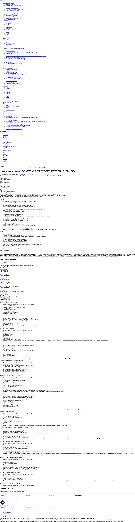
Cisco (7, 25)
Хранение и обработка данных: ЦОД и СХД (16, 9)
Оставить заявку (5, 250)
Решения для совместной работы (13, 18)
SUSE (4, 160)
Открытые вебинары (8, 37)
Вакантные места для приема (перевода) (15, 58)
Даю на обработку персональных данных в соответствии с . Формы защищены (31, 508)
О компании (6, 38)
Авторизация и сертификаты (12, 40)
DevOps (7, 33)
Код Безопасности (10, 29)
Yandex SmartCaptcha (55, 508)
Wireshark (8, 30)
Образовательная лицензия (12, 49)
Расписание (5, 20)
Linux (4, 162)
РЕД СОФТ (5, 141)
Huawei (7, 24)
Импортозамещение (10, 19)
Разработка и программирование (13, 13)
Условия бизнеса (10, 44)
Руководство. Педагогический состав (15, 57)
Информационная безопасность (13, 5)
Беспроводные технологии (12, 8)
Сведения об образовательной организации (13, 48)
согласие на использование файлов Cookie (32, 519)
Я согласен (120, 521)
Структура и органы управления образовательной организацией (21, 52)
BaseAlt (4, 140)
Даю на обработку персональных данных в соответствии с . (21, 497)
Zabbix (7, 32)
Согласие (5, 516)
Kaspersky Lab (9, 27)
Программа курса (22, 174)
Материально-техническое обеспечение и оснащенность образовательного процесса (26, 56)
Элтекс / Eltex (9, 22)
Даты (1, 183)
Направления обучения (8, 3)
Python (7, 34)
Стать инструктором (10, 43)
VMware (5, 161)
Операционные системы (11, 6)
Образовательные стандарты (12, 54)
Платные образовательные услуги (14, 63)
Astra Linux (8, 23)
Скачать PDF (30, 174)
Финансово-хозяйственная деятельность (15, 61)
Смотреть (66, 175)
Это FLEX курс (3, 269)
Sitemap (4, 515)
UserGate (8, 28)
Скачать (7, 42)
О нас (7, 39)
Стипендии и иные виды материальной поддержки (18, 59)
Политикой (37, 497)
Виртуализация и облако (11, 15)
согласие (6, 497)
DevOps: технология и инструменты (14, 11)
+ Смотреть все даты (5, 282)
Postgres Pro (5, 145)
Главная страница (4, 167)
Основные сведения (10, 51)
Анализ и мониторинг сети (12, 10)
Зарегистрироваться (5, 270)
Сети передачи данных (11, 4)
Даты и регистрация (13, 174)
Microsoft (5, 156)
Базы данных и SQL (10, 16)
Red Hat (5, 159)
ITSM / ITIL (5, 155)
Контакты (8, 46)
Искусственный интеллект (12, 14)
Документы (8, 62)
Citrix (4, 152)
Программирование (7, 150)
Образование (9, 53)
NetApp (4, 157)
